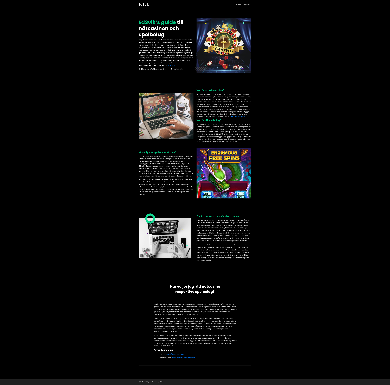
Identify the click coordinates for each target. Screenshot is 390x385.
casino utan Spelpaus (237, 117)
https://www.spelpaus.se (175, 354)
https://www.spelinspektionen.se (183, 358)
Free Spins (247, 5)
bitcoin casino (172, 65)
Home (238, 5)
